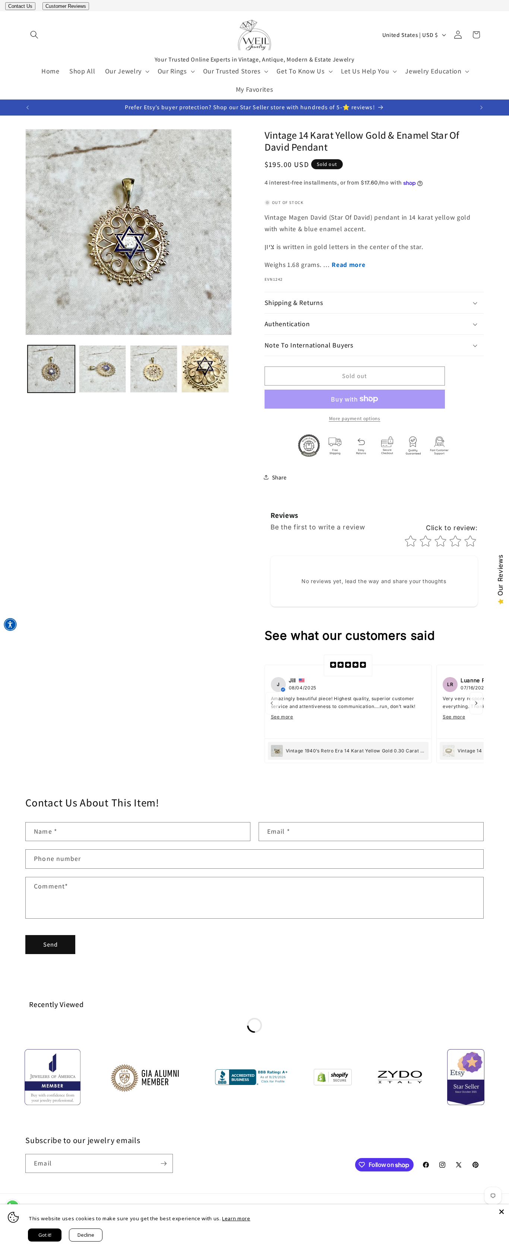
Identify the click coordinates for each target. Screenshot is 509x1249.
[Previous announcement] (27, 107)
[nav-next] (476, 703)
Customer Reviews (65, 6)
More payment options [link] (354, 418)
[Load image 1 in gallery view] (51, 369)
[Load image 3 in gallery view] (153, 369)
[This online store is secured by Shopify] (333, 1079)
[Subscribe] (164, 1163)
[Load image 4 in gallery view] (205, 369)
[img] (348, 665)
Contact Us (20, 6)
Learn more (236, 1218)
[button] (34, 35)
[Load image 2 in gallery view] (102, 369)
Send (50, 944)
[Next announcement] (481, 107)
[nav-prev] (272, 703)
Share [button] (279, 477)
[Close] (501, 1211)
